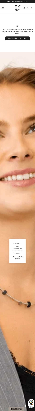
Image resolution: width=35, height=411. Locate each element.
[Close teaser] (25, 406)
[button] (16, 409)
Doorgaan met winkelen (17, 38)
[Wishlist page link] (31, 8)
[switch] (31, 407)
